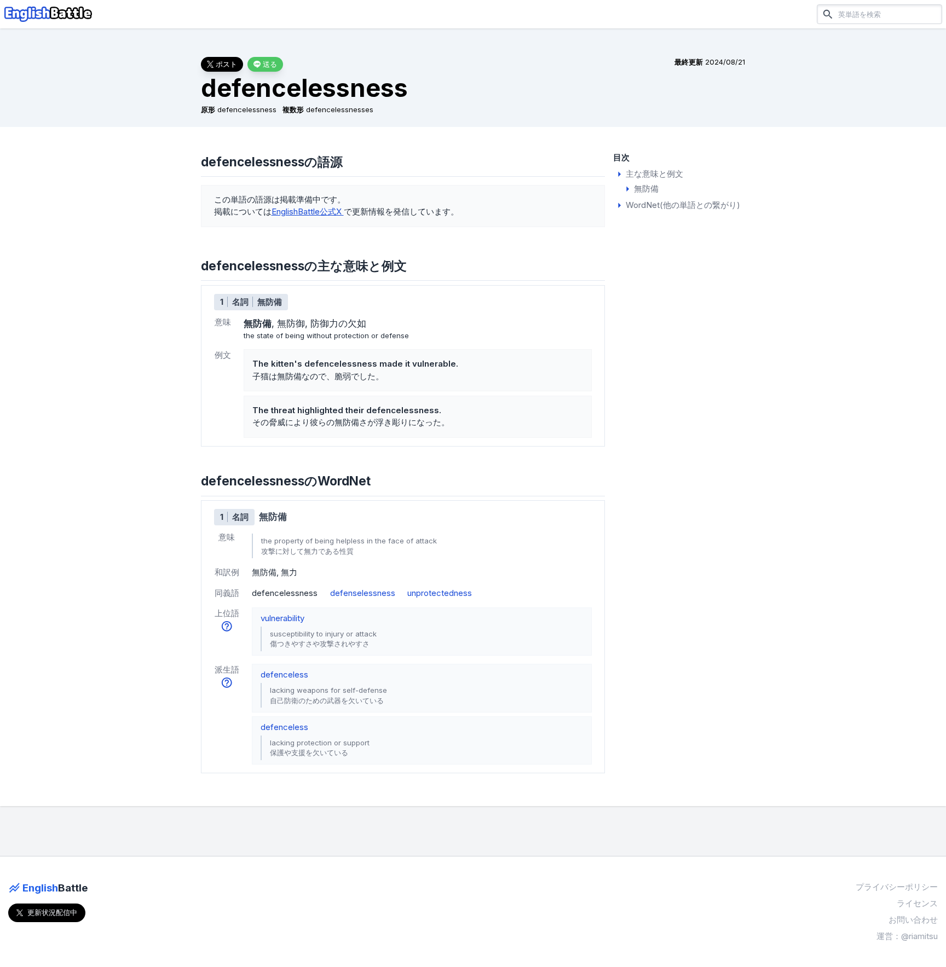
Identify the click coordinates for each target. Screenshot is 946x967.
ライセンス (917, 903)
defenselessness (362, 593)
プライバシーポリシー (897, 887)
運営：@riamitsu (907, 936)
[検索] (827, 14)
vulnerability (282, 618)
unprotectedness (439, 593)
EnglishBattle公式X (308, 211)
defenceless (284, 674)
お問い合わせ (913, 919)
